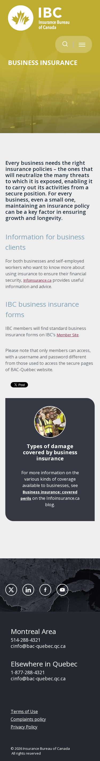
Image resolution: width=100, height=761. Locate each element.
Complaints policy (28, 719)
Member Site (68, 334)
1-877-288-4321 (28, 672)
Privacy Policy (24, 727)
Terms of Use (24, 711)
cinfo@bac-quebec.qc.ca (38, 646)
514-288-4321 (26, 640)
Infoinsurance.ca (37, 280)
